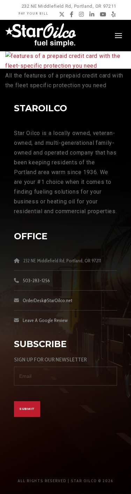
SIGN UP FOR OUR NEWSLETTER (50, 359)
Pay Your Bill (34, 13)
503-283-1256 (36, 280)
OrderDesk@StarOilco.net (47, 300)
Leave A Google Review (45, 320)
